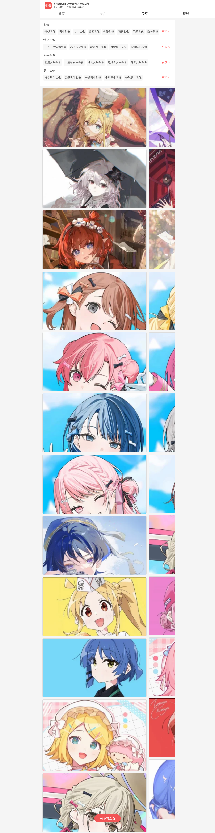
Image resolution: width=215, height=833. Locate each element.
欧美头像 (152, 31)
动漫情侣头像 (98, 47)
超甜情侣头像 (139, 47)
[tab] (103, 13)
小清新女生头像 (74, 62)
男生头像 (64, 31)
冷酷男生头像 (113, 77)
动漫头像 (108, 31)
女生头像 (79, 31)
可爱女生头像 (96, 62)
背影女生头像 (139, 62)
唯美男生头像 (53, 77)
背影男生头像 (73, 77)
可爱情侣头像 (118, 47)
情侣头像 (50, 31)
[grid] (108, 460)
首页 (61, 14)
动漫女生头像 (53, 62)
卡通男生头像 (93, 77)
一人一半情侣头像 (55, 47)
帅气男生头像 (133, 77)
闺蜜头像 (94, 31)
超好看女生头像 (117, 62)
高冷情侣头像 (78, 47)
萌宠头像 (123, 31)
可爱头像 (138, 31)
